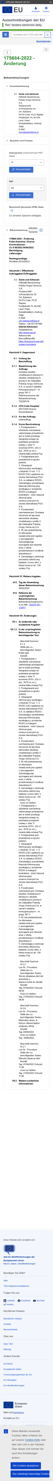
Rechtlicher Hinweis (13, 1318)
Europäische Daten (12, 1369)
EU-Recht (8, 1364)
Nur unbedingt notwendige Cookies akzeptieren (31, 1474)
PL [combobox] (12, 162)
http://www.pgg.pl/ (27, 332)
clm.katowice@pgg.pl (28, 132)
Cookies (7, 1324)
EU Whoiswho (10, 1380)
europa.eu (18, 1412)
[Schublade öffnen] (7, 52)
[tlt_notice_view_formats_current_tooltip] (40, 230)
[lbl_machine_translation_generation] (12, 210)
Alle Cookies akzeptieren (26, 1465)
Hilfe (6, 1280)
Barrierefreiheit (10, 1329)
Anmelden (36, 11)
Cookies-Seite (32, 1440)
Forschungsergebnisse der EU (18, 1374)
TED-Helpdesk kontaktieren (16, 1286)
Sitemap (7, 1349)
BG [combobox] (12, 188)
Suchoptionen (43, 41)
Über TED (8, 1344)
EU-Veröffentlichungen (14, 1385)
